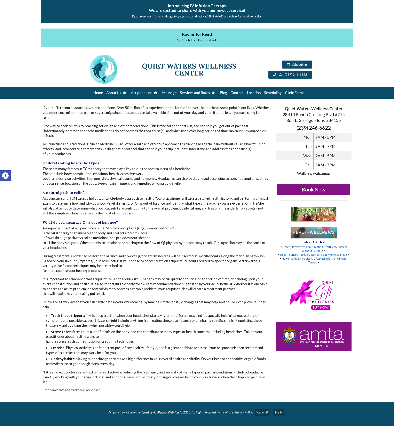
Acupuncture (141, 92)
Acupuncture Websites (122, 412)
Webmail (262, 412)
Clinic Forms (294, 92)
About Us (113, 92)
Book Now (313, 189)
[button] (5, 175)
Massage (169, 92)
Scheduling (273, 92)
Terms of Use (225, 412)
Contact (237, 92)
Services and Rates (195, 92)
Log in (279, 412)
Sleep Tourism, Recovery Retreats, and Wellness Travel (313, 254)
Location (254, 92)
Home (98, 92)
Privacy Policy (243, 412)
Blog (223, 92)
